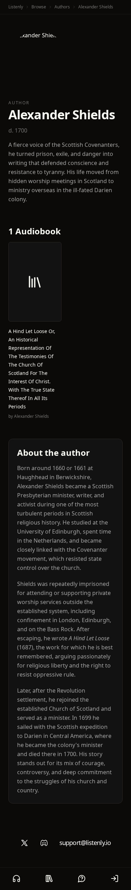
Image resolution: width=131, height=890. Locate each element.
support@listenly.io (85, 842)
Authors (62, 7)
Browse (38, 7)
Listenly (15, 7)
